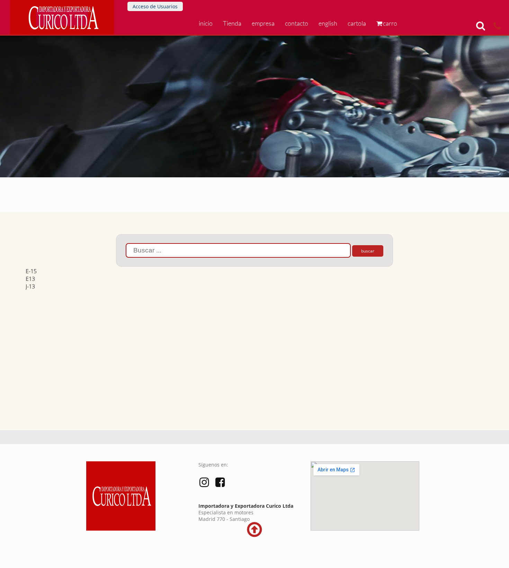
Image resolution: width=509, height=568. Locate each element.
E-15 (31, 271)
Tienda (232, 23)
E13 (30, 279)
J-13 (30, 286)
